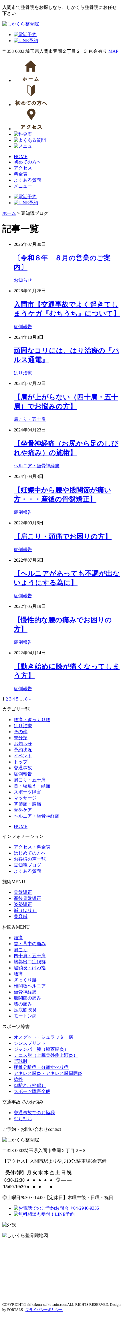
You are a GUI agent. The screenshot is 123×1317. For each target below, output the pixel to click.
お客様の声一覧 (30, 859)
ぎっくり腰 (25, 979)
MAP (113, 51)
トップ (20, 761)
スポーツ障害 (27, 791)
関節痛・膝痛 (27, 804)
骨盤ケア (23, 810)
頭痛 (18, 937)
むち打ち (23, 1118)
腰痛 (18, 973)
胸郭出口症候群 (30, 961)
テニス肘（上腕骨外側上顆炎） (46, 1055)
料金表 (20, 174)
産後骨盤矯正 (27, 898)
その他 (20, 731)
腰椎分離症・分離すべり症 (41, 1067)
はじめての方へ (30, 853)
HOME (20, 156)
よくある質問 (27, 180)
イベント (23, 755)
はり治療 (23, 372)
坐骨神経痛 (25, 991)
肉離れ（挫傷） (30, 1085)
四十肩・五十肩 (30, 955)
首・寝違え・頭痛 (32, 785)
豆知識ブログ (27, 865)
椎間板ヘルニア (30, 985)
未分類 (20, 737)
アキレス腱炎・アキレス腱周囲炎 (48, 1073)
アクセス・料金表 (32, 847)
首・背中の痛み (30, 943)
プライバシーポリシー (44, 1310)
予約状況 (23, 749)
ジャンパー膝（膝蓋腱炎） (41, 1049)
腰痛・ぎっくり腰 (32, 719)
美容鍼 (20, 916)
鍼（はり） (25, 910)
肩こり (20, 949)
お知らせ (23, 280)
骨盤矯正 (23, 892)
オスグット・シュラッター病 (43, 1037)
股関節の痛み (27, 997)
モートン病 (25, 1015)
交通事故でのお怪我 (34, 1112)
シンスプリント (30, 1043)
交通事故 (23, 767)
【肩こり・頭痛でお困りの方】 (63, 536)
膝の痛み (23, 1003)
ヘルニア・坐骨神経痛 (36, 465)
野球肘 (20, 1061)
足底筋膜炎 (25, 1009)
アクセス (23, 168)
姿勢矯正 (23, 904)
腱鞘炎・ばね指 (30, 967)
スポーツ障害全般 (32, 1091)
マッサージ (25, 797)
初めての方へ (27, 161)
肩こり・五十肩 (30, 419)
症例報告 (23, 326)
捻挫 (18, 1079)
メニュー (23, 186)
